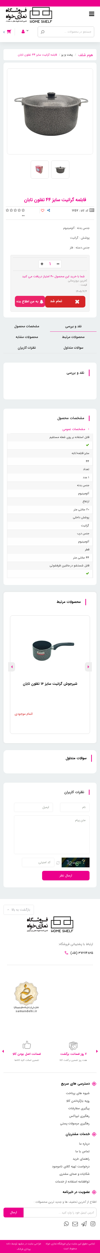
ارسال (13, 1212)
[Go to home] (85, 54)
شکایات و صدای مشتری (74, 1174)
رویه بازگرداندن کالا (78, 1101)
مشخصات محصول (26, 326)
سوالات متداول (73, 347)
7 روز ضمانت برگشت (73, 1054)
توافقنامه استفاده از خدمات (72, 1181)
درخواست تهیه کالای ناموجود (71, 1166)
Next (11, 667)
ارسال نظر (66, 875)
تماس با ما (82, 1151)
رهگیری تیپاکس (79, 1116)
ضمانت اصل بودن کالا (27, 1054)
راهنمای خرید (81, 1159)
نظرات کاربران (27, 347)
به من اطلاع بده (27, 301)
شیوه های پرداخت (78, 1093)
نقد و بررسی (73, 326)
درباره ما (84, 1144)
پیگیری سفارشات (79, 1108)
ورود (28, 25)
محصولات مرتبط (73, 337)
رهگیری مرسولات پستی (75, 1123)
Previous (88, 667)
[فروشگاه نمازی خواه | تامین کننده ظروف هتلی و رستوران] (29, 14)
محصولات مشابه (27, 337)
